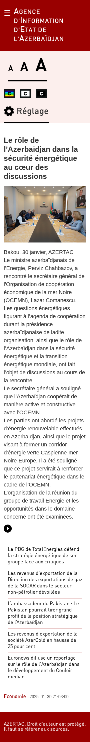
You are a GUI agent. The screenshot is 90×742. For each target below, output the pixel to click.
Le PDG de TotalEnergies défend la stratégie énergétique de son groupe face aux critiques (43, 556)
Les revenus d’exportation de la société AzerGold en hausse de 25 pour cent (43, 640)
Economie (15, 696)
